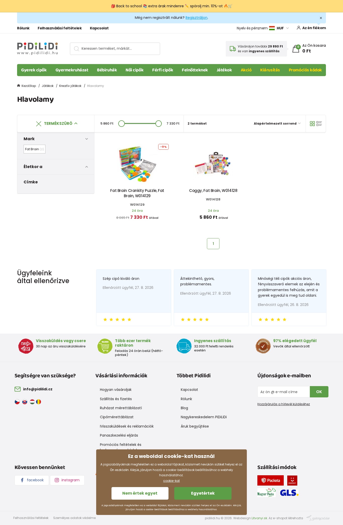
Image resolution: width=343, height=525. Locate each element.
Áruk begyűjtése (195, 426)
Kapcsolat (99, 28)
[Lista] (319, 123)
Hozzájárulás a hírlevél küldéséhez (283, 404)
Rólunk (23, 28)
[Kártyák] (312, 123)
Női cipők (134, 70)
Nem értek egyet (139, 493)
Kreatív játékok (70, 86)
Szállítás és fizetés (116, 398)
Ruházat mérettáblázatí (121, 407)
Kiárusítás (270, 70)
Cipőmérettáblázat (117, 416)
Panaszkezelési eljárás (119, 435)
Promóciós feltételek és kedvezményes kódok (120, 447)
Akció (246, 70)
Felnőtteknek (195, 70)
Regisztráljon (196, 17)
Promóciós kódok (305, 70)
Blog (184, 407)
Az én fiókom (314, 27)
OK (319, 392)
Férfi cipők (162, 70)
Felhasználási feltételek (60, 28)
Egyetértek (203, 493)
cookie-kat (171, 481)
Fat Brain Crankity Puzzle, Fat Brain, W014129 (137, 193)
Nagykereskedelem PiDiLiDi (204, 416)
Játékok (224, 70)
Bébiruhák (107, 70)
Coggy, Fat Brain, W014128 (213, 190)
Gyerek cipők (34, 70)
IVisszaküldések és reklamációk (127, 426)
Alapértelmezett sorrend (275, 123)
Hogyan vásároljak (116, 389)
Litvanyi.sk (259, 518)
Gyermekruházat (71, 70)
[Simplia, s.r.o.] (318, 518)
